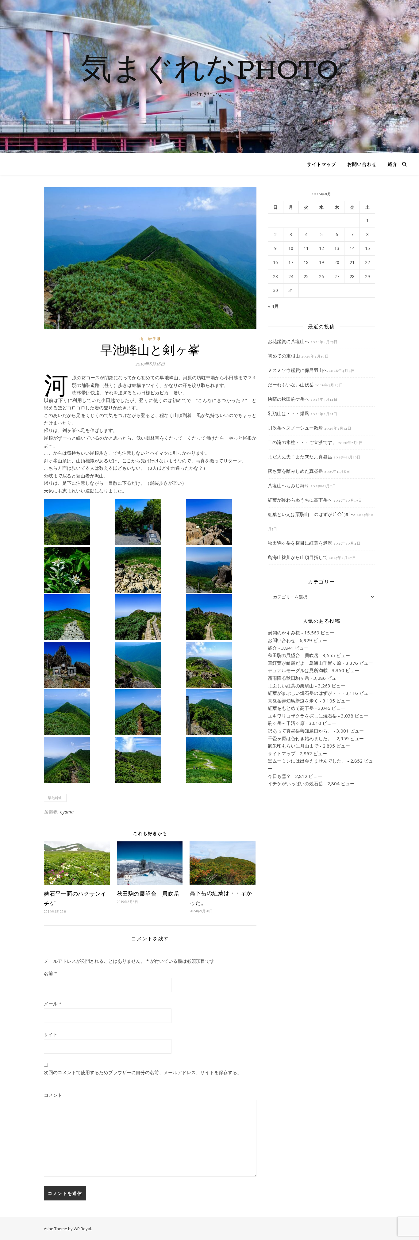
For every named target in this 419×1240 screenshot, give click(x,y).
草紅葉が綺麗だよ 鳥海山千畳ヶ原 (304, 663)
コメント (53, 1095)
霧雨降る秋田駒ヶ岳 (288, 678)
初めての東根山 (284, 356)
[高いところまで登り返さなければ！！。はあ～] (78, 760)
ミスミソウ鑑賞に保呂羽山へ (298, 370)
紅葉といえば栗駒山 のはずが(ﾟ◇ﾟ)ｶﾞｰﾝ (312, 514)
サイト (51, 1034)
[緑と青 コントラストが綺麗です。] (78, 617)
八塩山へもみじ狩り (288, 485)
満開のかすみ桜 (284, 633)
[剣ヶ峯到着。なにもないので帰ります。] (221, 712)
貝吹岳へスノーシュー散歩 (295, 428)
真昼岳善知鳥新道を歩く (293, 701)
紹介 (393, 164)
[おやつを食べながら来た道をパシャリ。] (150, 665)
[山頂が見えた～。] (150, 617)
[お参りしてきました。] (78, 665)
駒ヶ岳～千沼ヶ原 (286, 723)
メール (52, 1004)
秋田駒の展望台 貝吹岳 (148, 893)
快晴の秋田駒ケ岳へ (288, 399)
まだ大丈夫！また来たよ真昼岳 (300, 457)
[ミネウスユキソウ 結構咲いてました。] (78, 570)
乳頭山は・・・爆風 (288, 413)
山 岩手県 (150, 338)
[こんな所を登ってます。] (150, 570)
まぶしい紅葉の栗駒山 (291, 686)
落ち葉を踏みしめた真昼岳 (295, 471)
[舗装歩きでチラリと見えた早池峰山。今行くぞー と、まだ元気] (78, 522)
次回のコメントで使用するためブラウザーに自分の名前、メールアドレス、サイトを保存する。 (143, 1072)
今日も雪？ (279, 776)
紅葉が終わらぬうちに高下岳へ (300, 500)
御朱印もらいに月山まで (293, 746)
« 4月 (273, 306)
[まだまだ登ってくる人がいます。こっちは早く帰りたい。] (221, 760)
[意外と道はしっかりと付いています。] (150, 712)
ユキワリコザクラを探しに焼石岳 (302, 716)
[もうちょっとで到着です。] (221, 617)
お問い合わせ (362, 164)
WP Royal (82, 1228)
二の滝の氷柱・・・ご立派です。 (302, 442)
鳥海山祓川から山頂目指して (298, 557)
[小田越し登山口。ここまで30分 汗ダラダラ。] (150, 522)
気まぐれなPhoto (209, 71)
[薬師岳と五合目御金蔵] (221, 570)
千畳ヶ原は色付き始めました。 (300, 738)
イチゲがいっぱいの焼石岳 (295, 783)
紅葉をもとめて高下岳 (291, 708)
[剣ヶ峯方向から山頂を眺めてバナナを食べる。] (150, 760)
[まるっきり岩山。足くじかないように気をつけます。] (221, 522)
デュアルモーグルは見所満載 (298, 670)
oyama (67, 812)
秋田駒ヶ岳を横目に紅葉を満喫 (300, 543)
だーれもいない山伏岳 (291, 384)
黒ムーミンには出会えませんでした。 (307, 761)
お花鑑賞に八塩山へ (288, 341)
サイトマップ (321, 164)
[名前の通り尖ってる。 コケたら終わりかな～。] (78, 712)
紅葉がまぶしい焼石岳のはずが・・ (304, 693)
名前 (50, 973)
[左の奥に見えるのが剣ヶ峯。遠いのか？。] (221, 665)
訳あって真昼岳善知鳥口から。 (300, 731)
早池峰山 (55, 797)
